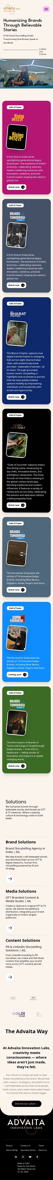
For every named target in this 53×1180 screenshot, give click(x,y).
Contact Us (25, 1145)
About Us (42, 1150)
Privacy (9, 1145)
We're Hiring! (12, 1150)
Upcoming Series (28, 1150)
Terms (41, 1145)
